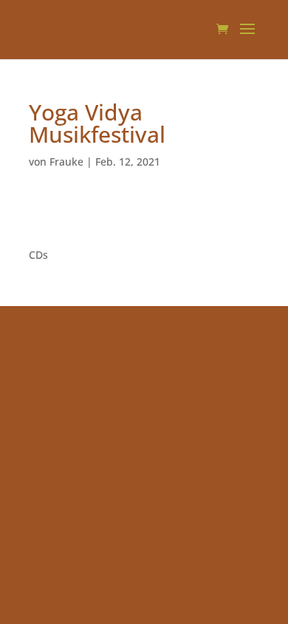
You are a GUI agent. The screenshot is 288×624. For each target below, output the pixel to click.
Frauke (66, 162)
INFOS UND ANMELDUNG (91, 217)
